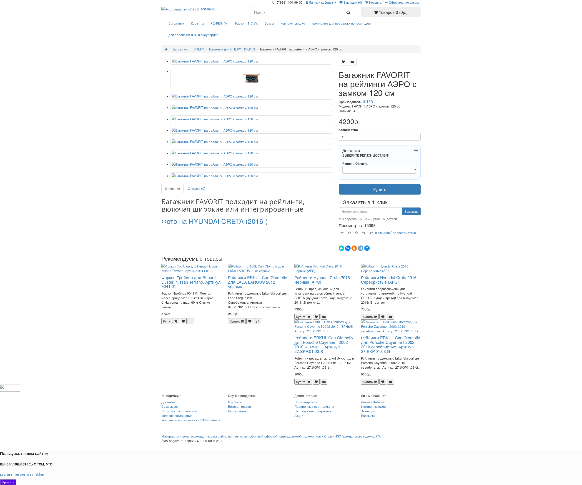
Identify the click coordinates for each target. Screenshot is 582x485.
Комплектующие (293, 23)
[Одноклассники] (354, 248)
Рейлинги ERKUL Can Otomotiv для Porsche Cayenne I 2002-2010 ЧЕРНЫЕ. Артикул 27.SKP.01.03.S (323, 344)
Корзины (197, 23)
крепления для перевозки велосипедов (341, 23)
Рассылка (368, 415)
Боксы (269, 23)
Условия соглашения (177, 415)
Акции (298, 415)
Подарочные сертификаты (314, 406)
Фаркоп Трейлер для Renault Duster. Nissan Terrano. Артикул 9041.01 (191, 281)
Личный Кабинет (373, 402)
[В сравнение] (352, 61)
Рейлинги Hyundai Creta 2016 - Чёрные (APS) (323, 279)
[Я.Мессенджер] (341, 248)
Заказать (411, 211)
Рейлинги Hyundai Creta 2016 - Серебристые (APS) (390, 279)
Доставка (168, 402)
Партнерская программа (312, 411)
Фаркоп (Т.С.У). (246, 23)
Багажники (176, 23)
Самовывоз (169, 406)
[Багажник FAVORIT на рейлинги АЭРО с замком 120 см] (251, 61)
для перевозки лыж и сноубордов (193, 34)
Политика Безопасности (179, 411)
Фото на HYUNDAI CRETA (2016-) (214, 221)
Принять (8, 482)
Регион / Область (355, 163)
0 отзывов (382, 232)
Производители (305, 402)
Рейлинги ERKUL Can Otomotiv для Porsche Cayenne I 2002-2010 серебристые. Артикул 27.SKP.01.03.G (390, 344)
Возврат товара (239, 406)
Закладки (368, 411)
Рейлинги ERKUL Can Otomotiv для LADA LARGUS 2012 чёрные (257, 281)
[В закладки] (343, 61)
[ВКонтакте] (348, 248)
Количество (348, 129)
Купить (379, 189)
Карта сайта (237, 411)
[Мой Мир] (367, 248)
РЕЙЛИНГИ (219, 23)
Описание (172, 188)
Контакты (235, 402)
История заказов (373, 406)
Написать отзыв (404, 232)
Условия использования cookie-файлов (190, 420)
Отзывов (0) (196, 188)
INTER (368, 101)
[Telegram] (360, 248)
